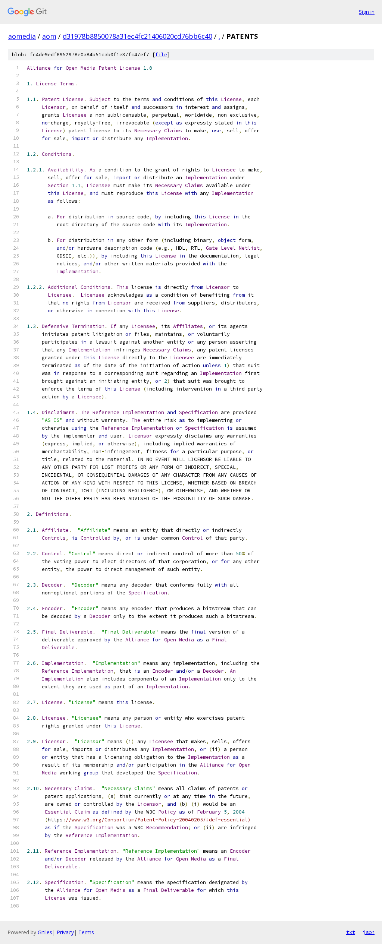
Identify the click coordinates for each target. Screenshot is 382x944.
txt (350, 932)
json (369, 932)
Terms (86, 932)
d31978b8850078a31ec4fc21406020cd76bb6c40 (137, 36)
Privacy (65, 932)
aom (49, 36)
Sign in (367, 11)
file (161, 54)
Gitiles (45, 932)
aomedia (22, 36)
